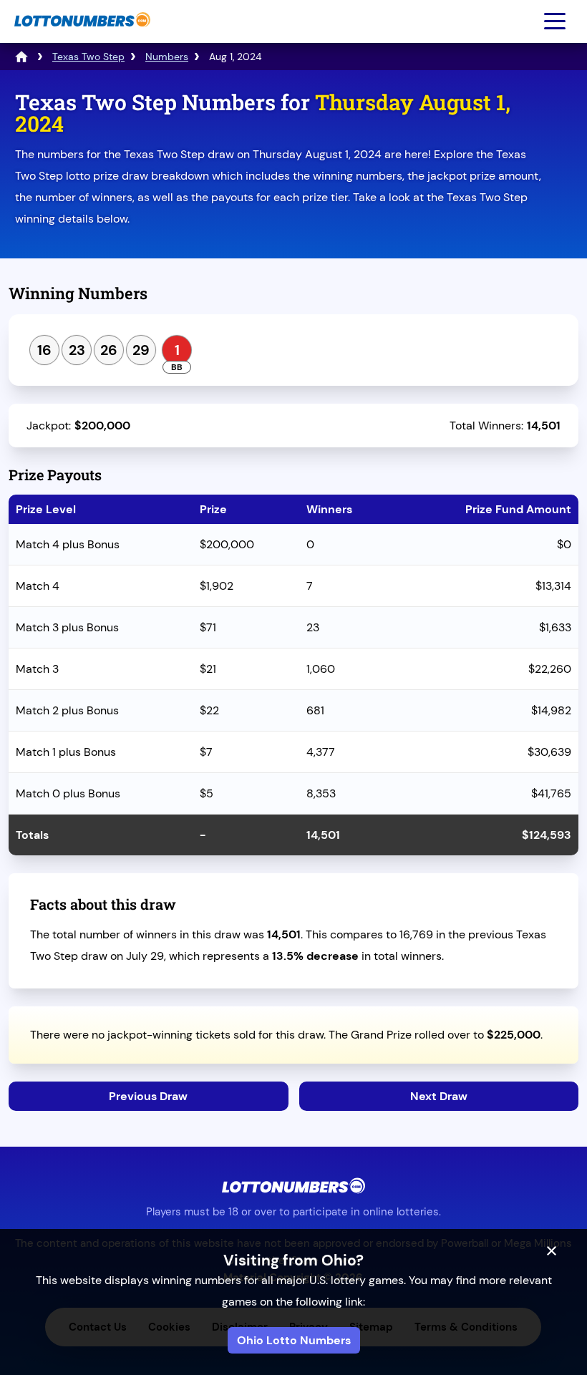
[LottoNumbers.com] (80, 34)
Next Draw (438, 1096)
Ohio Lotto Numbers (294, 1340)
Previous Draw (148, 1096)
